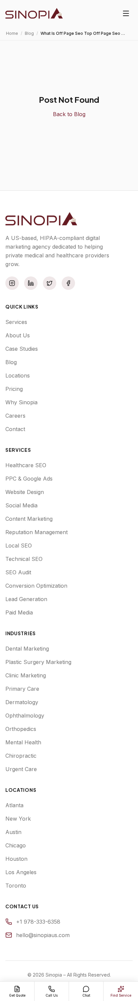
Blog (29, 33)
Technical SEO (24, 559)
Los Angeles (21, 872)
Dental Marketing (27, 648)
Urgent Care (21, 769)
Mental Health (23, 742)
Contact (15, 429)
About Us (17, 335)
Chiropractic (21, 755)
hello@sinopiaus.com (43, 935)
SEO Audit (18, 572)
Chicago (15, 845)
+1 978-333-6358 (38, 921)
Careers (15, 415)
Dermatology (21, 702)
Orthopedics (20, 729)
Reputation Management (36, 532)
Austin (13, 832)
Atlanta (14, 805)
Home (12, 33)
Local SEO (18, 545)
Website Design (24, 492)
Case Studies (21, 348)
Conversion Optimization (36, 585)
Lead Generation (26, 599)
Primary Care (22, 688)
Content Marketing (29, 518)
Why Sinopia (21, 402)
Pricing (14, 389)
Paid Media (19, 612)
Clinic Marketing (25, 675)
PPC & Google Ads (29, 478)
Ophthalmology (24, 715)
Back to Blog (69, 114)
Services (16, 322)
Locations (17, 375)
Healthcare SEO (25, 465)
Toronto (15, 885)
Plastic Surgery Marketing (38, 662)
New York (18, 818)
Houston (16, 858)
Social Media (21, 505)
